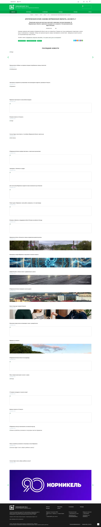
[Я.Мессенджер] (74, 40)
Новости (48, 506)
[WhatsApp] (82, 40)
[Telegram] (79, 40)
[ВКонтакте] (75, 40)
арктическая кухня (22, 40)
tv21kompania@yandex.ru (73, 516)
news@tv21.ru (85, 516)
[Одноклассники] (77, 40)
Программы (59, 506)
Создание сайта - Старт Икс (86, 524)
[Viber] (80, 40)
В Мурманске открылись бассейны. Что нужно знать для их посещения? (43, 37)
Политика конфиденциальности (75, 524)
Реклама (48, 508)
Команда (82, 506)
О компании (71, 506)
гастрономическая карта (31, 40)
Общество (39, 40)
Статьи (58, 508)
